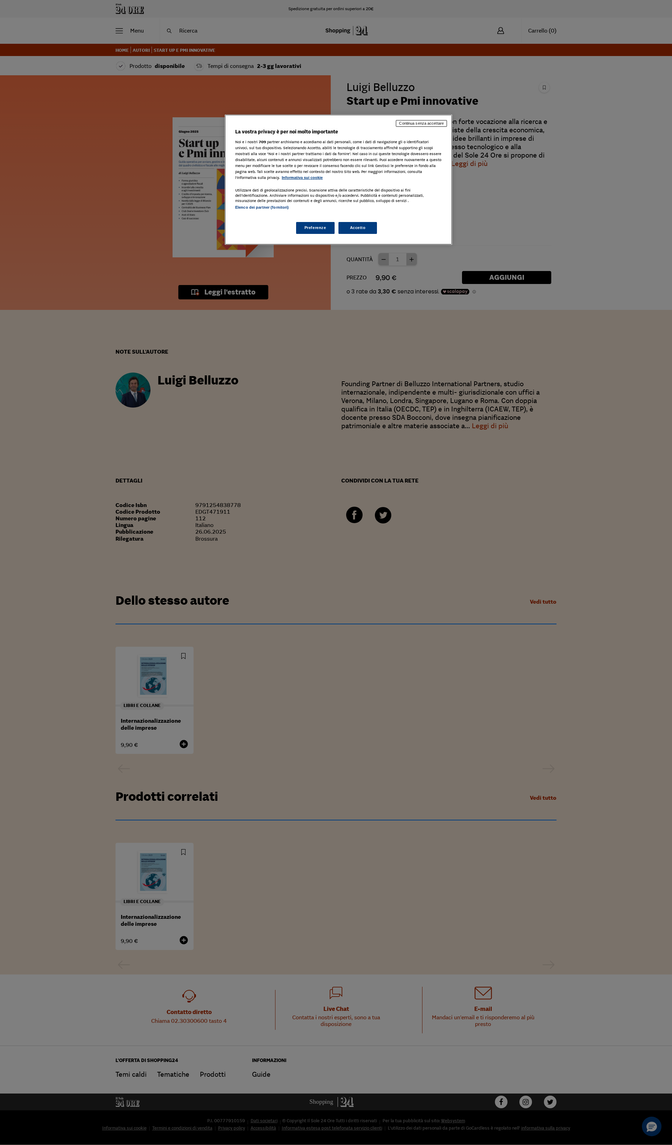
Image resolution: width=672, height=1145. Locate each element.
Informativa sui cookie (302, 177)
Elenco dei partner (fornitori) (262, 207)
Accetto (358, 227)
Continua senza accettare (421, 123)
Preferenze (315, 227)
